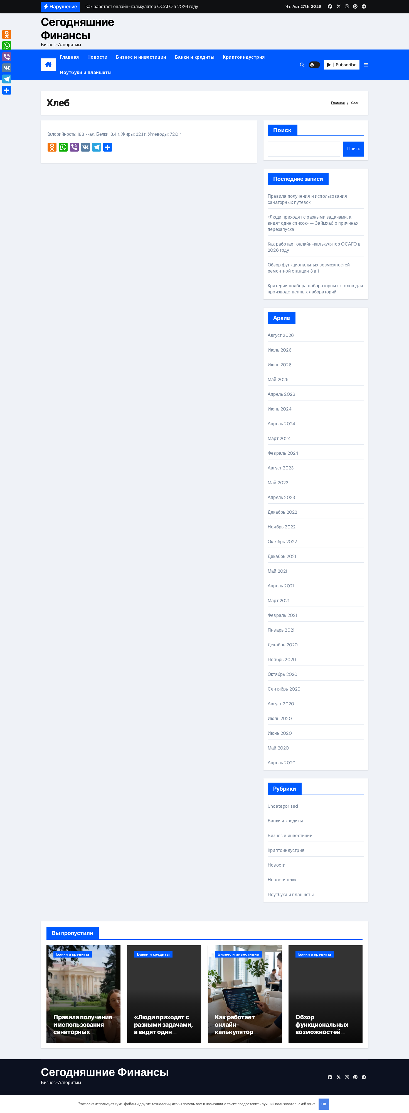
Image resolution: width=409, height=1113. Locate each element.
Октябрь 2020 (282, 674)
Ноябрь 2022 (281, 527)
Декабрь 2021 (282, 556)
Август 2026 (281, 335)
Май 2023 (278, 483)
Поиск (282, 130)
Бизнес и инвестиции (141, 57)
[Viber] (6, 56)
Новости (97, 57)
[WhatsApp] (6, 45)
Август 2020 (281, 704)
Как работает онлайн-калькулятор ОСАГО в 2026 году (243, 1028)
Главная (69, 57)
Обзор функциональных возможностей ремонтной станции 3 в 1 (309, 268)
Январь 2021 (281, 630)
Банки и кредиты (195, 57)
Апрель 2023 (281, 497)
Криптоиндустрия (244, 57)
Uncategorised (283, 806)
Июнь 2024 (280, 409)
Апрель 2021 (281, 586)
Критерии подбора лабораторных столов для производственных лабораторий (315, 289)
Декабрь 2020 (283, 645)
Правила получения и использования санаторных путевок (307, 199)
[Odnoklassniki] (6, 34)
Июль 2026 (280, 350)
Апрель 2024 (281, 424)
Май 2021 (277, 571)
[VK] (6, 67)
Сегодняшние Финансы (77, 28)
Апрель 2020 (281, 763)
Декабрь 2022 (282, 512)
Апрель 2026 (281, 394)
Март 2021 (278, 601)
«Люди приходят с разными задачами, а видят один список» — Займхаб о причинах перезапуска (313, 223)
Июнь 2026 (280, 365)
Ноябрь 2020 (282, 659)
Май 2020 (278, 748)
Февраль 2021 (282, 615)
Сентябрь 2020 (284, 689)
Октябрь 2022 (282, 542)
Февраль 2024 (283, 453)
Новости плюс (282, 880)
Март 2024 (279, 438)
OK (323, 1104)
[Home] (48, 64)
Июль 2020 (280, 718)
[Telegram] (6, 79)
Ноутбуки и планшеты (86, 72)
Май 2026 (278, 379)
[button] (366, 65)
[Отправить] (6, 90)
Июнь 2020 (280, 733)
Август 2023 (281, 468)
